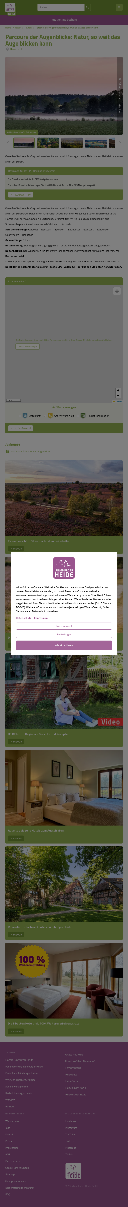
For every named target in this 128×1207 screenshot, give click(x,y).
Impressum (41, 618)
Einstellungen (64, 634)
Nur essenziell (64, 626)
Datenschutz (24, 618)
